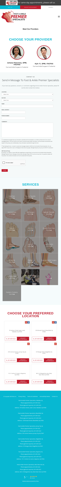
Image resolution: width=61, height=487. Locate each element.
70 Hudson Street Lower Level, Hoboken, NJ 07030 (17, 331)
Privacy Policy (21, 396)
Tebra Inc (14, 396)
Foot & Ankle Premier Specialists (7, 35)
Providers (19, 35)
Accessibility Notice (45, 396)
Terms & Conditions (32, 396)
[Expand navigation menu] (59, 16)
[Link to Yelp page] (26, 322)
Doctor (4, 98)
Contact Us (55, 396)
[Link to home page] (19, 16)
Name (3, 103)
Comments (4, 121)
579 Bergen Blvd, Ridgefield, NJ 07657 (44, 352)
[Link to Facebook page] (28, 322)
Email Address (5, 109)
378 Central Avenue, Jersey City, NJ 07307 (17, 352)
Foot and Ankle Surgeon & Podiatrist (17, 67)
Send (4, 170)
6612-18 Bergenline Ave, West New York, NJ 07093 (44, 374)
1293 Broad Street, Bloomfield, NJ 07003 (44, 331)
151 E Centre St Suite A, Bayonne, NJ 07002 (17, 374)
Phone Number (5, 115)
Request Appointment (23, 338)
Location (4, 92)
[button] (30, 7)
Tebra (37, 481)
